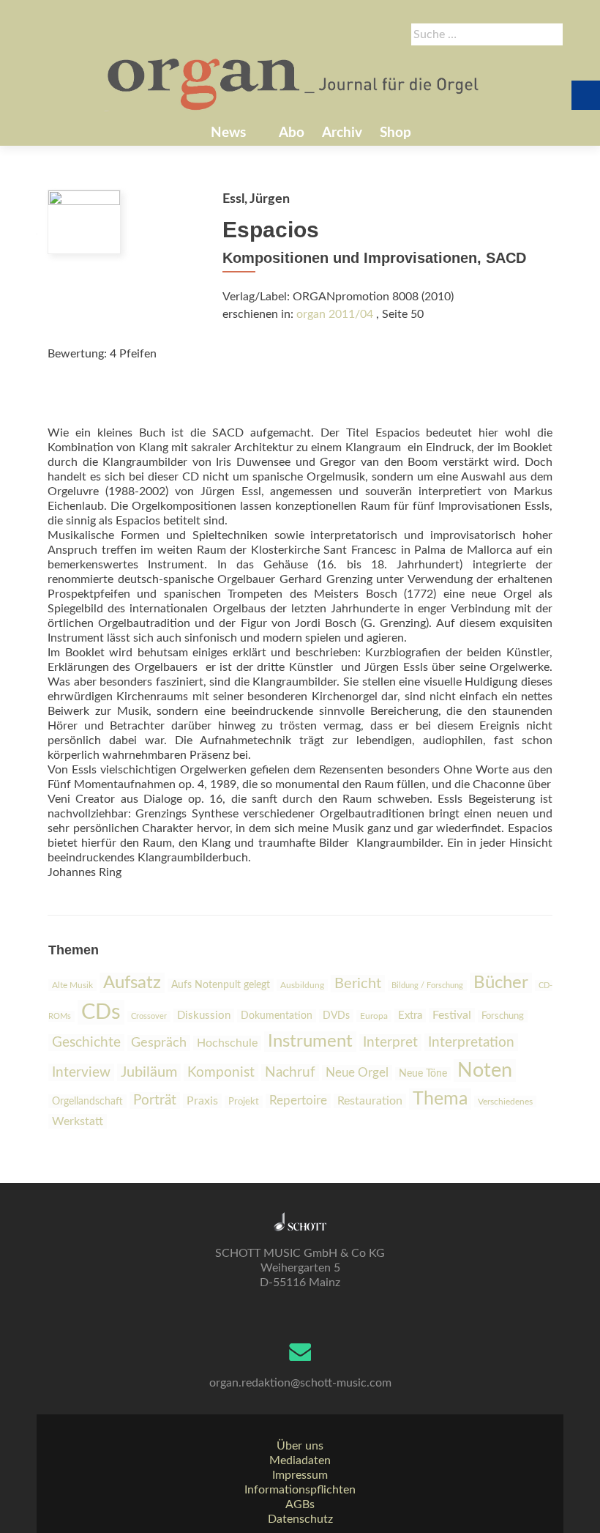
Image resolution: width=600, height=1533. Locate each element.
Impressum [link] (300, 1475)
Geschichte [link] (86, 1043)
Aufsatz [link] (132, 983)
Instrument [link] (310, 1041)
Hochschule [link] (227, 1043)
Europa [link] (374, 1016)
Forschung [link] (502, 1016)
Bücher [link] (500, 983)
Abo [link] (291, 133)
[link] (294, 82)
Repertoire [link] (298, 1101)
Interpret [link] (390, 1043)
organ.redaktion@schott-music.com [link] (300, 1383)
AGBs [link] (300, 1504)
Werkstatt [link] (77, 1121)
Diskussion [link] (203, 1015)
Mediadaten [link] (300, 1460)
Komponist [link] (221, 1072)
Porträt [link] (154, 1100)
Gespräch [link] (159, 1043)
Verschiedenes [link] (505, 1101)
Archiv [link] (342, 133)
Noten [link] (484, 1070)
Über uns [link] (300, 1446)
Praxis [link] (202, 1101)
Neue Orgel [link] (357, 1072)
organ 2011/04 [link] (334, 314)
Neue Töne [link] (423, 1074)
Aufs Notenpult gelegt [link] (220, 985)
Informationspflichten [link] (300, 1490)
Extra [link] (410, 1015)
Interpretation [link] (471, 1042)
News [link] (228, 133)
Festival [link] (451, 1015)
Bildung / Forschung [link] (427, 985)
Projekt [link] (243, 1102)
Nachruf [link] (290, 1073)
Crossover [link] (149, 1016)
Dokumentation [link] (276, 1016)
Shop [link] (395, 133)
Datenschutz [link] (300, 1519)
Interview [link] (81, 1072)
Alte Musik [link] (72, 985)
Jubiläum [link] (149, 1072)
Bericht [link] (357, 983)
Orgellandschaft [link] (87, 1101)
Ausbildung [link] (302, 985)
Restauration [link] (369, 1101)
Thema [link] (440, 1099)
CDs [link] (101, 1012)
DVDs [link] (336, 1016)
